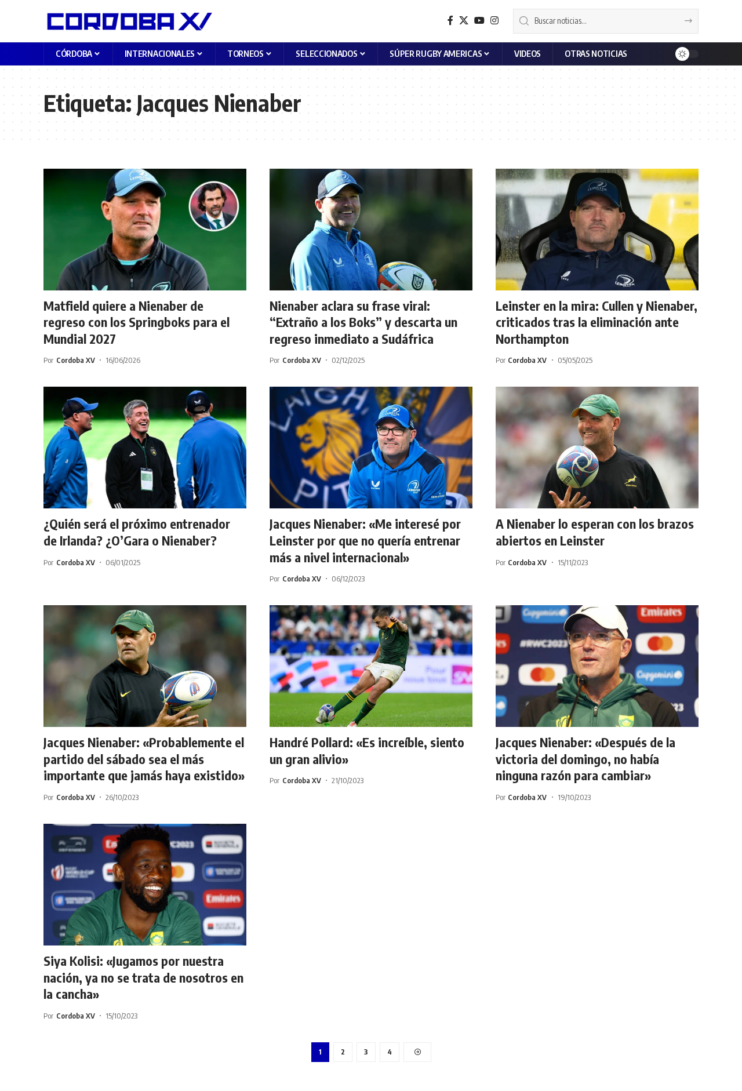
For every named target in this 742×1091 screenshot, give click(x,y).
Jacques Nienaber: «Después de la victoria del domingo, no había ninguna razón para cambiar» (585, 758)
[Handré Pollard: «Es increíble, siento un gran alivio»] (371, 666)
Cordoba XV (75, 360)
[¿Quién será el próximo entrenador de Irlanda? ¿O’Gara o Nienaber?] (144, 447)
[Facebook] (450, 20)
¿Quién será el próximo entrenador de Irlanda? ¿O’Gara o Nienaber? (136, 531)
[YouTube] (479, 20)
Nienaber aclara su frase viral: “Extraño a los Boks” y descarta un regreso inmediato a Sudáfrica (363, 322)
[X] (463, 20)
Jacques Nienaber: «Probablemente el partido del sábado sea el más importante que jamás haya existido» (144, 758)
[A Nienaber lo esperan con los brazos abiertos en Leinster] (597, 447)
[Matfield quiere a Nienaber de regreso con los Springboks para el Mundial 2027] (144, 229)
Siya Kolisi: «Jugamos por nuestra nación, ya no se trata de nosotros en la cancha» (143, 977)
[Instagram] (494, 20)
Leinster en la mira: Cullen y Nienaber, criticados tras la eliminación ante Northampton (596, 322)
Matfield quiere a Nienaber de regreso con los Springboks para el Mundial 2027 (136, 322)
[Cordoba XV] (127, 20)
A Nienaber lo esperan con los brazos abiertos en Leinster (595, 531)
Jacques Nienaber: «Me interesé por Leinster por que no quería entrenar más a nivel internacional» (365, 540)
